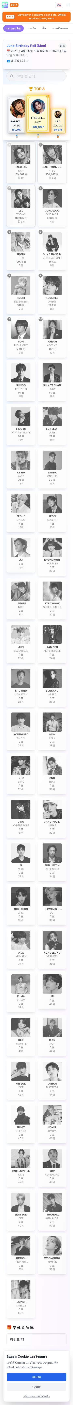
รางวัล (32, 28)
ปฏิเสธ (36, 1386)
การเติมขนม (60, 28)
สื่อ (44, 28)
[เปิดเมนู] (68, 5)
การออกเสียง (13, 28)
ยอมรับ (36, 1377)
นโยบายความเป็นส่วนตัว (36, 1396)
